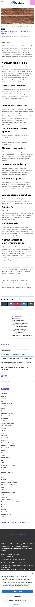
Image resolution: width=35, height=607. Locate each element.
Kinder (3, 460)
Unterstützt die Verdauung (21, 327)
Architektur (4, 398)
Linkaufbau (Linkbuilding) (8, 465)
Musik (2, 477)
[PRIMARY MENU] (2, 2)
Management (4, 467)
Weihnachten (4, 512)
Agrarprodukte (5, 393)
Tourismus (4, 497)
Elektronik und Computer (8, 423)
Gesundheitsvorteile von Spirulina (22, 324)
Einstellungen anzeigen (17, 601)
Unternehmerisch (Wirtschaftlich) (10, 502)
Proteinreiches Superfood (21, 321)
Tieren (2, 494)
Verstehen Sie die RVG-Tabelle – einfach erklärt (13, 563)
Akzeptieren (17, 591)
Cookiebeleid (16, 604)
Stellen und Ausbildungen (8, 492)
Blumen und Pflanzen (7, 413)
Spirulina (27, 267)
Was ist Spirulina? (16, 318)
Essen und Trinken (6, 425)
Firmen (3, 430)
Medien (3, 470)
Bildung (3, 408)
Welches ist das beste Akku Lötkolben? (11, 554)
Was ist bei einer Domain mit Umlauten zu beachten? (15, 546)
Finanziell (3, 428)
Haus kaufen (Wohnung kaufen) (9, 443)
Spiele (2, 487)
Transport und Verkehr (7, 499)
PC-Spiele (3, 480)
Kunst (2, 462)
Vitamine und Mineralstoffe (22, 323)
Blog (2, 411)
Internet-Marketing (6, 457)
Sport (2, 489)
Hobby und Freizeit (6, 452)
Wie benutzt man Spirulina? (20, 330)
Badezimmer (4, 406)
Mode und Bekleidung (7, 472)
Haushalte (3, 450)
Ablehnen (17, 596)
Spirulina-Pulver (19, 332)
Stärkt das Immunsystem (21, 326)
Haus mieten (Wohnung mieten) (9, 445)
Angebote (3, 29)
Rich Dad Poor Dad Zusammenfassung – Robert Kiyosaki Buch (17, 544)
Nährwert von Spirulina (19, 320)
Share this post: (19, 336)
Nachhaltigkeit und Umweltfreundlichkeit (23, 335)
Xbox (2, 516)
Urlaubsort (4, 507)
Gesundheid (4, 438)
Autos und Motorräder (7, 403)
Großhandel (4, 440)
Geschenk (3, 433)
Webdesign (4, 509)
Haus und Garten (5, 448)
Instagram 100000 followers (8, 556)
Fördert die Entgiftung (21, 329)
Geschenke (4, 435)
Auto (2, 401)
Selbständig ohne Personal (8, 484)
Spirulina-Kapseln (20, 333)
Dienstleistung (5, 418)
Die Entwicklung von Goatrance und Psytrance (13, 559)
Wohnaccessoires (6, 514)
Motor (2, 475)
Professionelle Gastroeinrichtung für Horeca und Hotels (16, 358)
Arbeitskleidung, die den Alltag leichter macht (14, 354)
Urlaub (3, 504)
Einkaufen (3, 420)
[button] (32, 573)
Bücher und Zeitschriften (8, 416)
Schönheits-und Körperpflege (9, 482)
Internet (3, 455)
